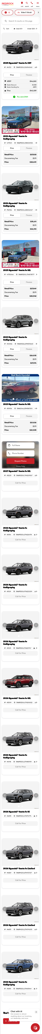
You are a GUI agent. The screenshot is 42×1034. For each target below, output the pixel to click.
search (27, 6)
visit (22, 6)
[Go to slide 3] (20, 131)
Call (32, 6)
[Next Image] (36, 46)
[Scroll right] (38, 12)
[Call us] (32, 3)
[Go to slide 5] (27, 131)
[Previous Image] (5, 46)
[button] (22, 4)
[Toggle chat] (35, 1027)
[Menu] (38, 3)
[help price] (5, 91)
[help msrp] (5, 81)
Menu (37, 6)
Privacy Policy (20, 466)
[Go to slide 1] (18, 57)
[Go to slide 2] (22, 57)
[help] (5, 87)
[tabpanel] (20, 483)
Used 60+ (19, 29)
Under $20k (31, 29)
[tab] (12, 75)
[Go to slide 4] (24, 131)
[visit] (22, 3)
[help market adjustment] (5, 85)
